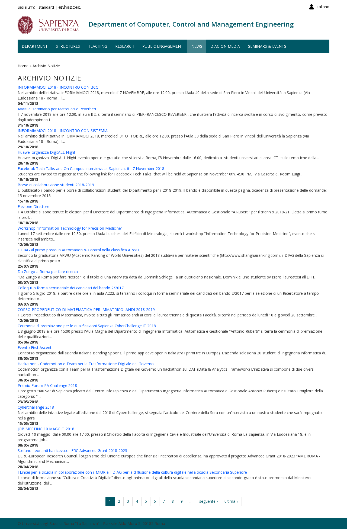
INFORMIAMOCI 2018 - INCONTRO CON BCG (58, 87)
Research (124, 46)
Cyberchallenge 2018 (36, 407)
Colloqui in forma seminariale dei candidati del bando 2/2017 (71, 287)
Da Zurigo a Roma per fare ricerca (48, 271)
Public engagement (162, 46)
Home (23, 65)
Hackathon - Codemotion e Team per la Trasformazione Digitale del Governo (86, 363)
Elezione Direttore (33, 206)
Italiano (322, 6)
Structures (68, 46)
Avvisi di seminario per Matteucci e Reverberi (57, 108)
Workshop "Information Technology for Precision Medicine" (70, 228)
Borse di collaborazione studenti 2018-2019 (56, 184)
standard (46, 7)
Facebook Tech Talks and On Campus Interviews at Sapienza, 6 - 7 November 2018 (91, 168)
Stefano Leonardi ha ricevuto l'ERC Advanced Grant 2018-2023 (72, 450)
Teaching (97, 46)
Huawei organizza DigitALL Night (46, 152)
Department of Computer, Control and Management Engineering (191, 24)
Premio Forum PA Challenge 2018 (47, 385)
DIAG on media (225, 46)
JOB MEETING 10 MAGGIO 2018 (46, 428)
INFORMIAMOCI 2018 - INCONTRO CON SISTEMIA (63, 130)
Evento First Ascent (35, 347)
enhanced (69, 7)
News (196, 46)
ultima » (231, 501)
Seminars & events (267, 46)
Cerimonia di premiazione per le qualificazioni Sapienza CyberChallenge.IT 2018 (87, 325)
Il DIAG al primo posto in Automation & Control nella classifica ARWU (78, 249)
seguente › (208, 501)
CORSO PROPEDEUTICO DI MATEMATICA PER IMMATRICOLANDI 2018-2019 (86, 309)
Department (35, 46)
